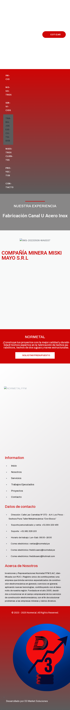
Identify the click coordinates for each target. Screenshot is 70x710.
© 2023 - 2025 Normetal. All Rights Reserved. (35, 612)
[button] (4, 240)
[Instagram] (39, 450)
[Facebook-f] (31, 450)
